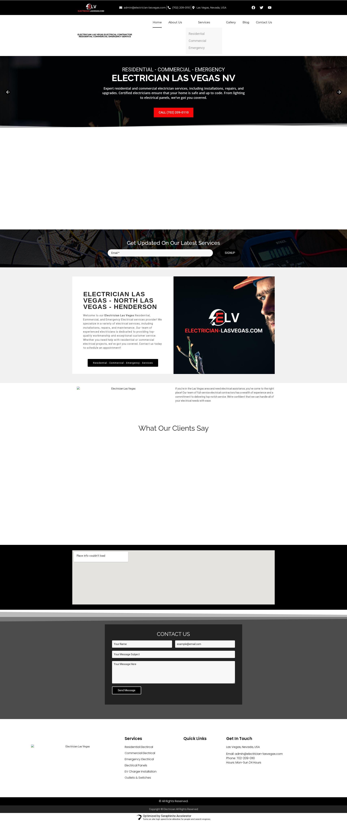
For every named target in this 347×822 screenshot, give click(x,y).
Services (204, 22)
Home (157, 22)
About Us (175, 22)
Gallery (231, 22)
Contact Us (264, 22)
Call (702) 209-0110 (174, 112)
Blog (246, 22)
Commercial (197, 41)
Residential (197, 34)
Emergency (197, 48)
